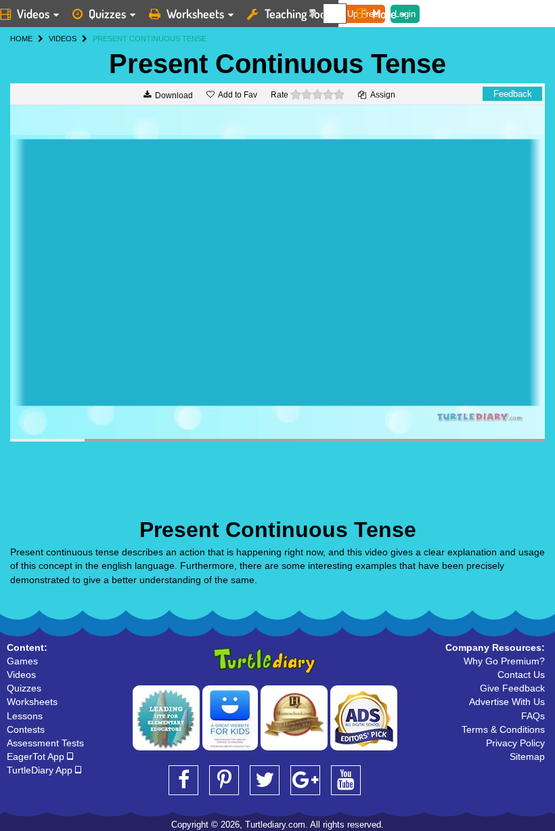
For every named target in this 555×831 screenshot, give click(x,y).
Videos (21, 674)
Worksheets (195, 13)
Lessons (25, 715)
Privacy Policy (515, 743)
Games (22, 661)
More (384, 13)
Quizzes (107, 13)
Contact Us (521, 674)
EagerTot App (37, 756)
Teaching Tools (299, 13)
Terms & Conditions (503, 729)
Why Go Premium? (504, 661)
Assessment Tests (45, 743)
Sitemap (527, 756)
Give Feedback (512, 688)
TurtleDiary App (41, 770)
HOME (21, 39)
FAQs (533, 715)
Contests (26, 729)
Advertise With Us (507, 701)
